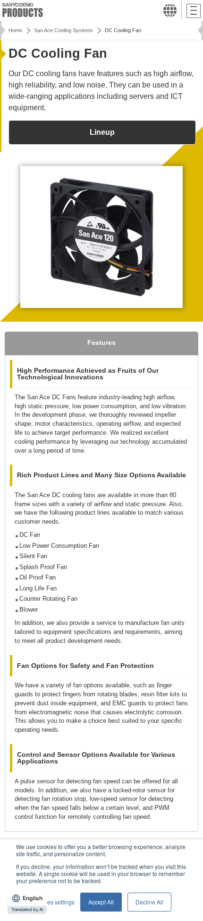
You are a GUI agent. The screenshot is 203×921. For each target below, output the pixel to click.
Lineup (102, 132)
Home (15, 30)
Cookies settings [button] (53, 902)
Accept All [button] (101, 902)
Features (101, 342)
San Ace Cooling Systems (63, 30)
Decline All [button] (149, 902)
